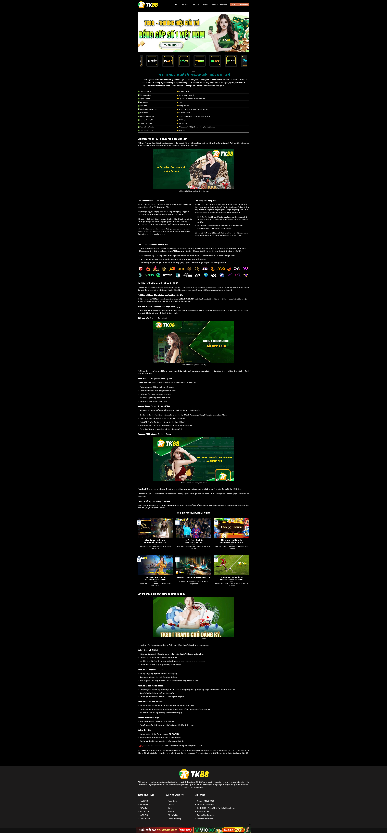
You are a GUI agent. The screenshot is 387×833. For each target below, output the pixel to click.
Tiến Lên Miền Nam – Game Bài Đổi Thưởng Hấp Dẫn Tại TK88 (155, 578)
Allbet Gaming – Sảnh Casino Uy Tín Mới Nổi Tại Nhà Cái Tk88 (155, 541)
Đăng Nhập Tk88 (145, 804)
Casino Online (184, 4)
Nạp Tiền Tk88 (144, 812)
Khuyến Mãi (224, 4)
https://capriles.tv (198, 654)
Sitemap (211, 819)
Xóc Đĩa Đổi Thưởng (174, 819)
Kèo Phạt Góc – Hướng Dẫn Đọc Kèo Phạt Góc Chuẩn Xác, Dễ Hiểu (231, 578)
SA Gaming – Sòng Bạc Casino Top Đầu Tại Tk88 (193, 577)
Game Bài (213, 4)
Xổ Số (205, 4)
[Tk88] (148, 4)
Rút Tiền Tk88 (144, 815)
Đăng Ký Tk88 (144, 801)
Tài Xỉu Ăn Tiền (173, 815)
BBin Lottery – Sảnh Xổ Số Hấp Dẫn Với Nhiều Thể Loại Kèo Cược (231, 541)
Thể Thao (196, 4)
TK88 (175, 4)
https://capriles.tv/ (209, 804)
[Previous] (142, 32)
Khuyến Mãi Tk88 (145, 819)
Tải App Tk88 (144, 808)
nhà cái (145, 410)
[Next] (245, 32)
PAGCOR (200, 226)
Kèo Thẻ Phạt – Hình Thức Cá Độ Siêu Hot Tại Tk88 (194, 541)
